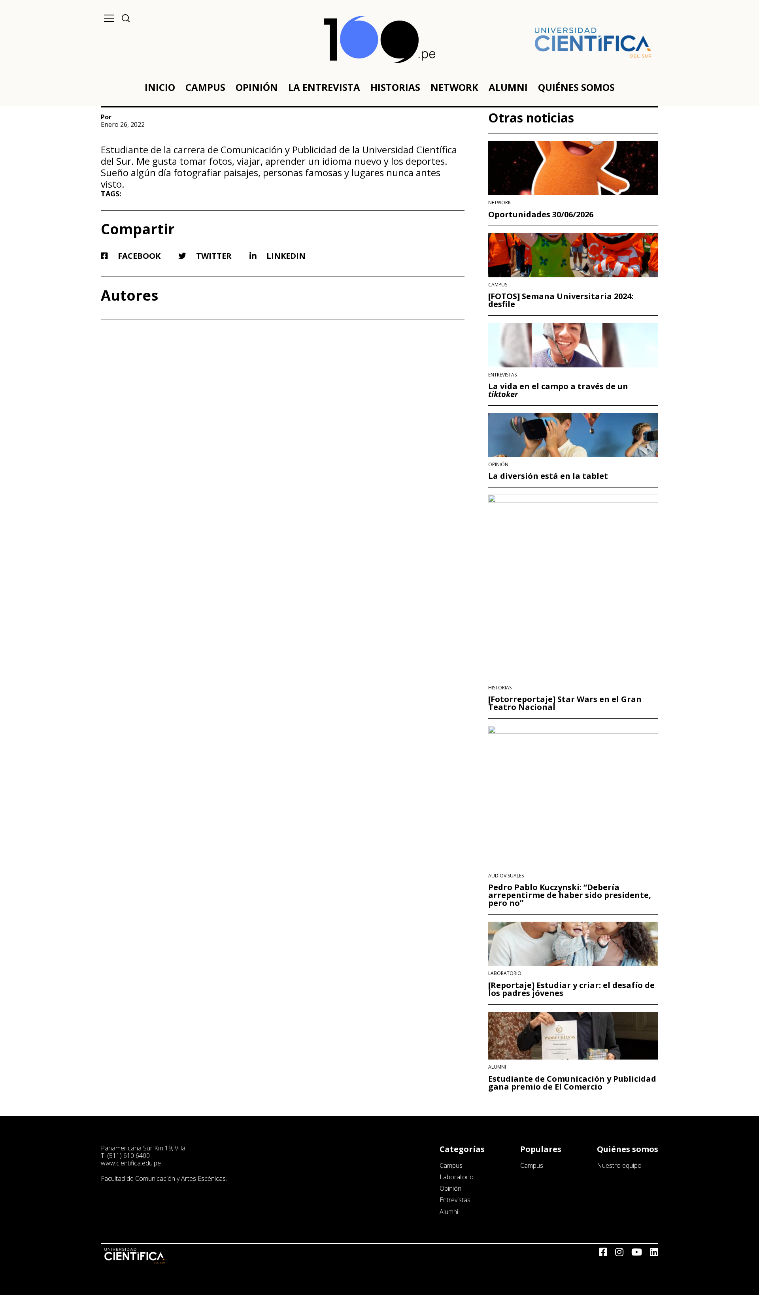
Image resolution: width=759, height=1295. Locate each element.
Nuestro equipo (619, 1165)
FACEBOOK (138, 256)
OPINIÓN (257, 87)
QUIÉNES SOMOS (576, 87)
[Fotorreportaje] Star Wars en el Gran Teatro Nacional (565, 703)
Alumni (497, 1067)
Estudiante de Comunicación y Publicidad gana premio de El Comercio (572, 1083)
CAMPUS (205, 87)
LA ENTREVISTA (324, 87)
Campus (497, 285)
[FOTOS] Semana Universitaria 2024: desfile (560, 300)
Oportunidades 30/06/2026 (540, 214)
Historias (500, 688)
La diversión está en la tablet (548, 476)
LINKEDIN (285, 256)
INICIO (160, 87)
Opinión (498, 464)
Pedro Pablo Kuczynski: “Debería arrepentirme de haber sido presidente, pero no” (569, 895)
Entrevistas (502, 375)
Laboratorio (504, 973)
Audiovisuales (506, 876)
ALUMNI (508, 87)
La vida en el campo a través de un (558, 390)
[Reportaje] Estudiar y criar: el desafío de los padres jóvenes (571, 989)
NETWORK (454, 87)
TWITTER (213, 256)
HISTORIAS (395, 87)
